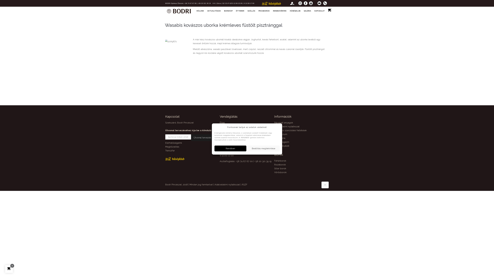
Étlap (222, 122)
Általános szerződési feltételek (290, 130)
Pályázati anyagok (283, 122)
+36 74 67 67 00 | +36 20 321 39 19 (197, 3)
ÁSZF (244, 184)
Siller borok (280, 168)
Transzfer (170, 150)
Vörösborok (280, 172)
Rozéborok (280, 164)
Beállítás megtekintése (263, 148)
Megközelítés (172, 147)
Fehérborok (280, 161)
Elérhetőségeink (173, 143)
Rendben (230, 148)
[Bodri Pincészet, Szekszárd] (179, 11)
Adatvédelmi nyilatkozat (287, 126)
